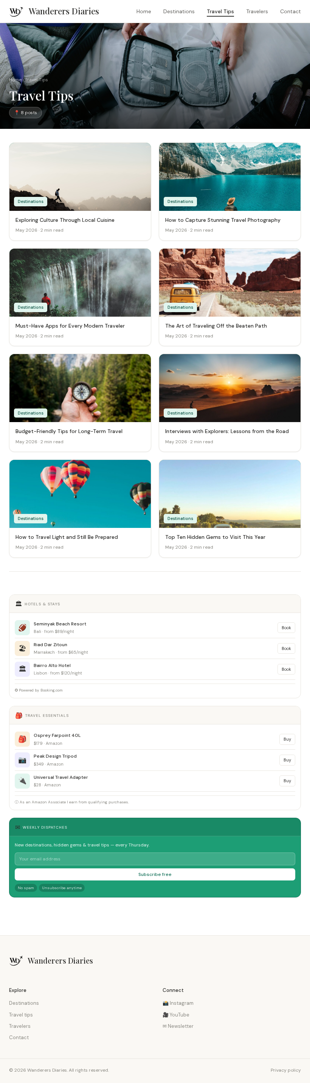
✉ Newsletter (178, 1026)
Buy (287, 739)
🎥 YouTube (176, 1015)
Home (143, 11)
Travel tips (21, 1015)
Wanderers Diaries (64, 11)
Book (286, 627)
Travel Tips (220, 11)
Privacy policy (286, 1070)
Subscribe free (155, 874)
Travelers (257, 11)
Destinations (179, 11)
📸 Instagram (178, 1003)
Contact (290, 11)
